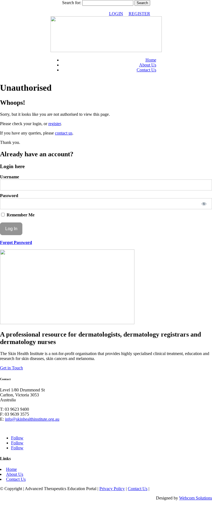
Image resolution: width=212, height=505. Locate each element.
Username (9, 176)
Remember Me (20, 215)
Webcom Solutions (195, 498)
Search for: (71, 2)
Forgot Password (16, 242)
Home (150, 60)
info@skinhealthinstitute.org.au (32, 419)
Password (9, 195)
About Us (147, 65)
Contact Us (146, 70)
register (54, 123)
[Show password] (204, 203)
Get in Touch (11, 368)
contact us (63, 133)
